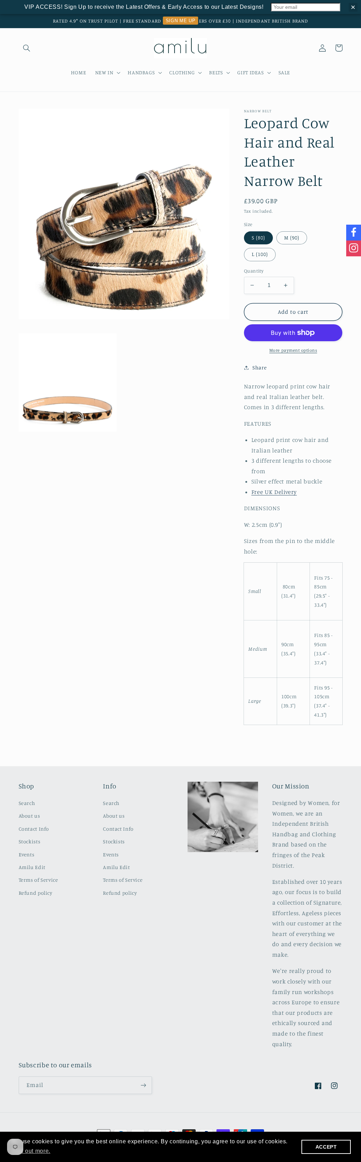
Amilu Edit (32, 867)
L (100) (260, 254)
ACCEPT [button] (326, 1147)
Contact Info (34, 829)
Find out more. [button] (30, 1151)
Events (27, 854)
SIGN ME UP (180, 20)
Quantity (253, 271)
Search (27, 803)
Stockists (30, 841)
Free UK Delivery (274, 491)
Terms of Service (38, 880)
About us (29, 816)
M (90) (291, 237)
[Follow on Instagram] (353, 248)
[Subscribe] (143, 1085)
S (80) (258, 237)
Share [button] (259, 367)
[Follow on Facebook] (353, 232)
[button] (27, 48)
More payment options (293, 350)
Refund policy (36, 893)
